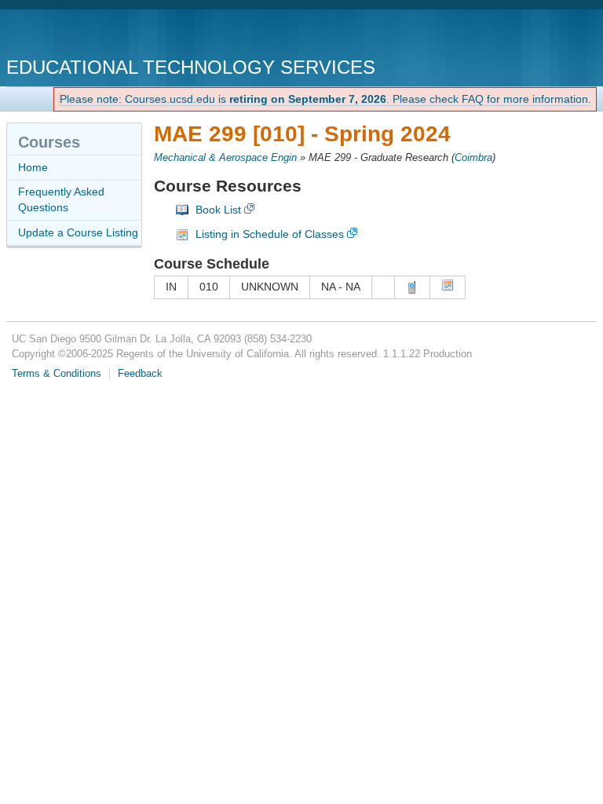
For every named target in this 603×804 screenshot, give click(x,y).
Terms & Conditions (56, 373)
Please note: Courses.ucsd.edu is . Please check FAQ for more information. (325, 99)
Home (33, 167)
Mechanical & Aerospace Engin (225, 157)
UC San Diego (96, 35)
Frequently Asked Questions (61, 199)
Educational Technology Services (190, 67)
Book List (218, 209)
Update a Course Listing (78, 232)
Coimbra (473, 157)
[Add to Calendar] (447, 287)
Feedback (140, 373)
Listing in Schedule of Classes (270, 234)
